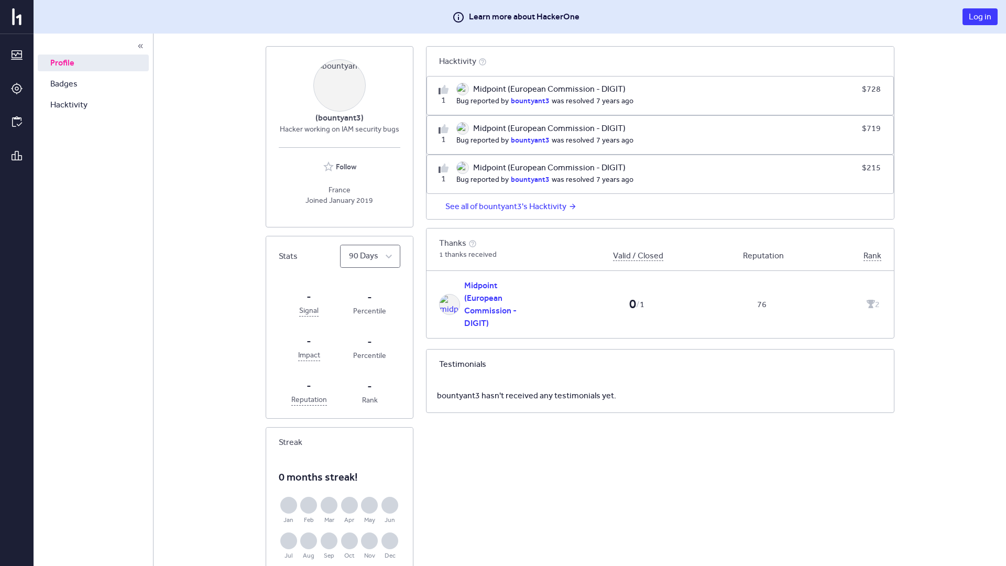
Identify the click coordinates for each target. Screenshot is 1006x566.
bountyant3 (530, 100)
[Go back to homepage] (16, 16)
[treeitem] (93, 63)
